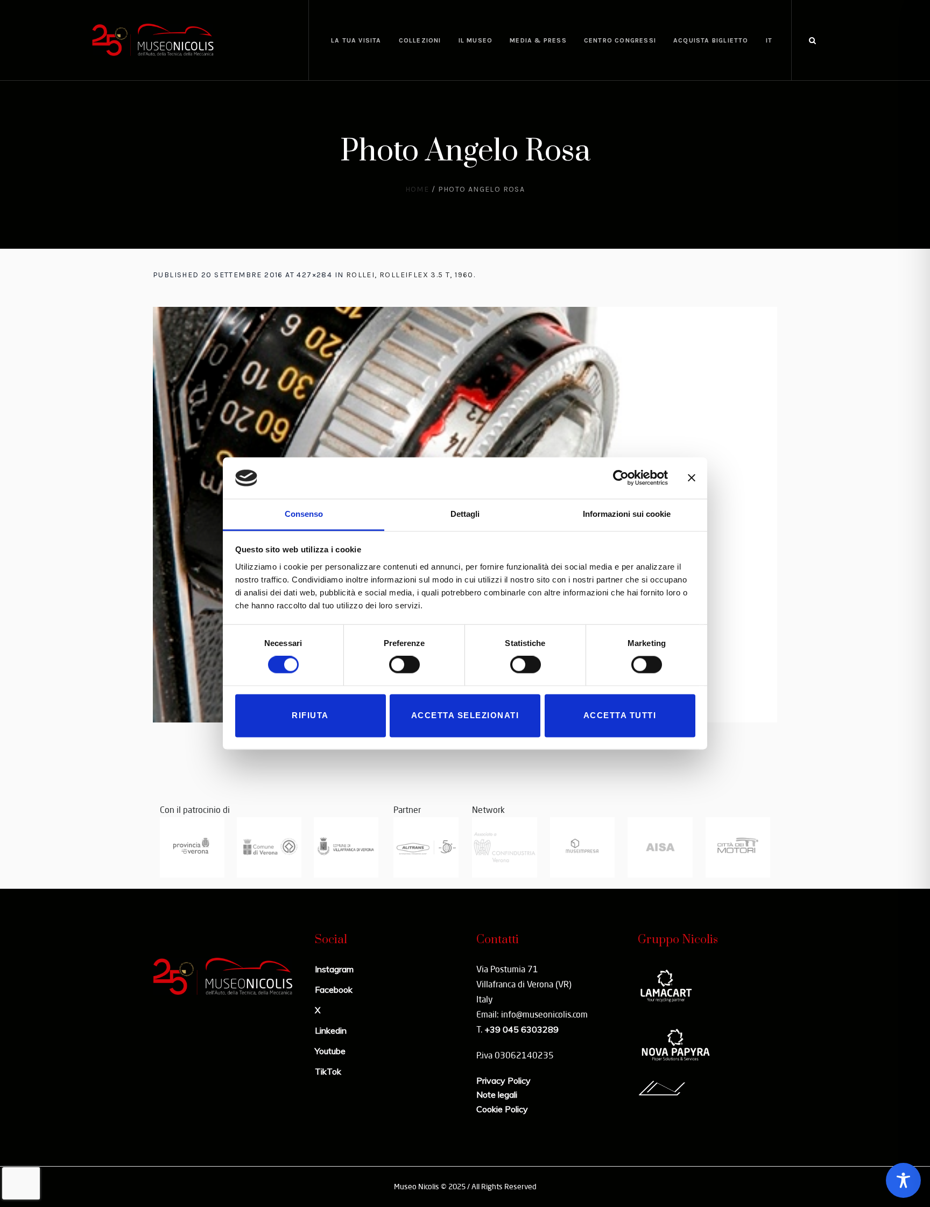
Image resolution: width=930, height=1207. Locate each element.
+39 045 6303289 (521, 1029)
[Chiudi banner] (691, 478)
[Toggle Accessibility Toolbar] (903, 1180)
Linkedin (331, 1030)
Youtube (330, 1050)
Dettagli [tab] (465, 513)
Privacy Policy (503, 1080)
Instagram (334, 969)
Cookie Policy (502, 1109)
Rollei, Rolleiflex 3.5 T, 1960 (410, 274)
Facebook (334, 989)
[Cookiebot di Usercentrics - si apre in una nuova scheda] (621, 478)
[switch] (404, 664)
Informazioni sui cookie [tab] (627, 513)
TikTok (328, 1071)
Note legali (496, 1094)
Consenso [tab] (304, 513)
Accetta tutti (620, 715)
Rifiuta (310, 715)
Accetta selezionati (465, 715)
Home (417, 189)
